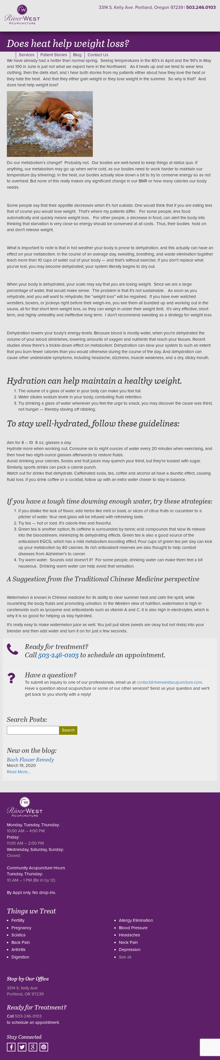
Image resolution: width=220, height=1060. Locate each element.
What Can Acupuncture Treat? (176, 48)
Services (26, 54)
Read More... (18, 771)
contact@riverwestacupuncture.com (169, 682)
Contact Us (98, 54)
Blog (77, 54)
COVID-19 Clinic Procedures (45, 48)
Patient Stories (53, 54)
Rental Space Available (122, 48)
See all (125, 957)
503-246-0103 (28, 1016)
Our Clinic (86, 48)
